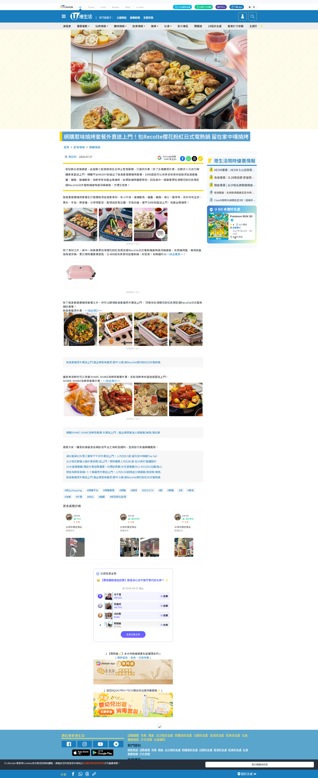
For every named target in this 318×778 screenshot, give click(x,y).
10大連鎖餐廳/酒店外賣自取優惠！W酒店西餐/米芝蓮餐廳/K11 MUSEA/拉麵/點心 (114, 467)
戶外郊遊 (146, 739)
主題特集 (254, 26)
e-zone (140, 7)
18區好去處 (215, 26)
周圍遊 (198, 26)
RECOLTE (148, 490)
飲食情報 (79, 147)
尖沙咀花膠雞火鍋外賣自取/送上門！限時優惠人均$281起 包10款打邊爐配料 (111, 461)
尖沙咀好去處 (164, 735)
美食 (191, 490)
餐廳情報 (94, 147)
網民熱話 (133, 750)
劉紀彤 (73, 157)
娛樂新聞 (135, 17)
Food (103, 7)
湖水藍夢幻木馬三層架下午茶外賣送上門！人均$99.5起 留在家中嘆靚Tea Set (111, 456)
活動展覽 (133, 735)
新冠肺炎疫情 (118, 496)
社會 (245, 735)
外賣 (79, 496)
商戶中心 (221, 6)
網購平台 (93, 490)
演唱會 (67, 26)
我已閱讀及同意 (260, 764)
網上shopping (74, 490)
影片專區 (183, 26)
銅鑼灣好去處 (183, 735)
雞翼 (102, 496)
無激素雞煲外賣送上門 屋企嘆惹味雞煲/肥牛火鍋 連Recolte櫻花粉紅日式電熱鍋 (113, 362)
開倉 (151, 735)
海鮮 (68, 496)
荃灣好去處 (217, 735)
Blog (128, 7)
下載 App (238, 6)
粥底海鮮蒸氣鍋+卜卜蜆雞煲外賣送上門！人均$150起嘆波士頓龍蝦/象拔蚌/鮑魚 (113, 472)
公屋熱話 (122, 17)
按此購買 (175, 254)
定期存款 (148, 17)
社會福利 (159, 739)
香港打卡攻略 (235, 26)
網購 (123, 490)
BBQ (91, 496)
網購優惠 (109, 490)
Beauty (115, 7)
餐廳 (171, 490)
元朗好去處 (201, 735)
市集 (143, 735)
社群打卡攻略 (205, 6)
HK (80, 7)
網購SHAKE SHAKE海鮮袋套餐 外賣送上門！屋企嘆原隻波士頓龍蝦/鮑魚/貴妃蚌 (113, 432)
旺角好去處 (233, 735)
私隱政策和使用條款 (93, 763)
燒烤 (134, 490)
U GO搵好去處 (184, 6)
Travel (91, 7)
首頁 (66, 147)
